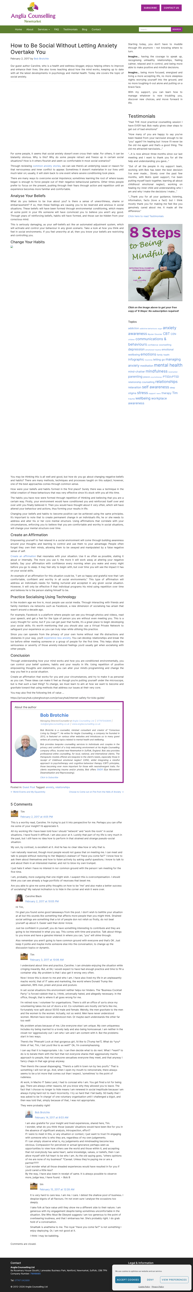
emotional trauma (153, 350)
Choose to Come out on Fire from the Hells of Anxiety (96, 791)
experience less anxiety (57, 637)
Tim (175, 393)
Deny (150, 1279)
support (152, 393)
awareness (137, 333)
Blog (84, 29)
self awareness (155, 387)
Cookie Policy (144, 1287)
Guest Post (29, 787)
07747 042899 (22, 1280)
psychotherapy (156, 377)
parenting (135, 376)
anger (160, 329)
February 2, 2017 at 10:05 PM (42, 901)
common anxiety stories (47, 165)
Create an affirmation (23, 556)
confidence (153, 345)
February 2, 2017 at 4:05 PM (37, 816)
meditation (146, 365)
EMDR (100, 769)
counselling (165, 344)
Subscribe (150, 7)
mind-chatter (136, 371)
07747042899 (104, 720)
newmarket (172, 372)
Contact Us (171, 7)
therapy (166, 393)
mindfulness (157, 371)
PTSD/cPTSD (171, 376)
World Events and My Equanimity (28, 791)
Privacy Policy (158, 1287)
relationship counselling (141, 382)
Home (18, 29)
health (166, 354)
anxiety (50, 787)
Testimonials (70, 29)
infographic (136, 359)
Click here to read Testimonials (146, 216)
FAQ (56, 29)
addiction (133, 328)
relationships (62, 787)
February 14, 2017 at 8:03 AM (51, 1117)
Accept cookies (128, 1279)
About (29, 29)
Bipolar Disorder (155, 334)
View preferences (174, 1279)
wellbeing (142, 398)
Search (176, 29)
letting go (159, 359)
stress (142, 392)
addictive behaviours (148, 329)
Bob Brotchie (41, 58)
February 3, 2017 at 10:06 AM (47, 959)
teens (159, 393)
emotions (148, 354)
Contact (96, 29)
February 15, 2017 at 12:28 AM (57, 1189)
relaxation (134, 387)
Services (43, 29)
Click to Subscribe (49, 777)
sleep (172, 387)
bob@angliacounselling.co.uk (55, 724)
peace (146, 376)
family (160, 354)
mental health (168, 365)
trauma (131, 399)
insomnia (148, 360)
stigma (132, 393)
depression (136, 349)
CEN (173, 333)
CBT (166, 334)
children (131, 340)
